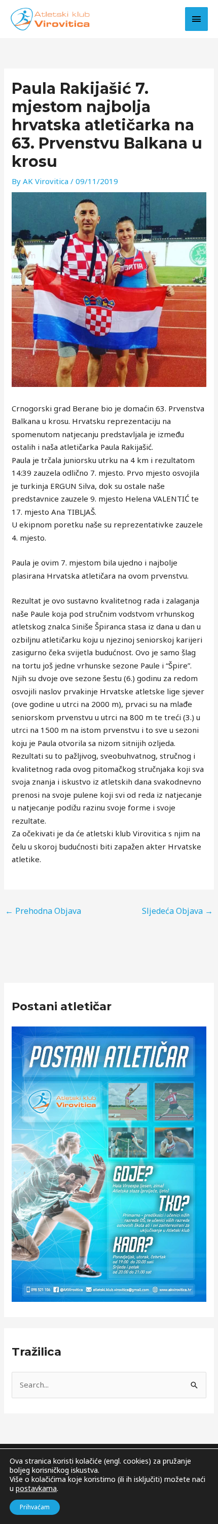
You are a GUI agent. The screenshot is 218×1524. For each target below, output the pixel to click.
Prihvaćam (35, 1507)
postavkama (36, 1488)
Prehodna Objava (43, 910)
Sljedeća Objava (177, 910)
